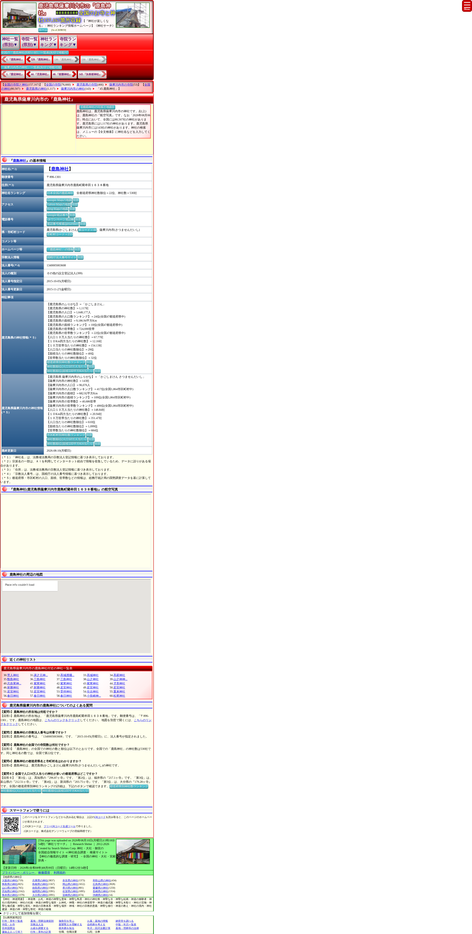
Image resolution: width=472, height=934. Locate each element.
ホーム (43, 29)
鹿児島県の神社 (36, 88)
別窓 (76, 199)
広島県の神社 (100, 884)
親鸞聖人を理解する (70, 924)
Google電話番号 (57, 214)
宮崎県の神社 (70, 895)
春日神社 (13, 695)
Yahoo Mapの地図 (59, 204)
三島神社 (40, 679)
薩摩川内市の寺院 (121, 84)
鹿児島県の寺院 (87, 84)
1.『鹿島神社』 (15, 59)
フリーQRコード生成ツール (60, 826)
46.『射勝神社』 (62, 74)
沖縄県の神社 (100, 895)
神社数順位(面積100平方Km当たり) (70, 370)
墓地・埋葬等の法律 (127, 928)
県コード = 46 (87, 229)
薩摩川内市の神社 (73, 88)
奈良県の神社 (70, 880)
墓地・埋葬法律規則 (42, 921)
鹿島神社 (19, 160)
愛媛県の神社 (100, 887)
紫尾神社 (40, 683)
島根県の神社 (40, 884)
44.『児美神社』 (40, 74)
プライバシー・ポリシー (18, 872)
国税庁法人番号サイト (61, 257)
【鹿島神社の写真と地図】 (97, 106)
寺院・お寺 (8, 924)
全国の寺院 (53, 84)
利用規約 (59, 872)
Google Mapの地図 (59, 199)
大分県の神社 (40, 895)
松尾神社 (119, 695)
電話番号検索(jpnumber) (63, 223)
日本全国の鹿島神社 (60, 192)
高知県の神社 (10, 891)
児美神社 (119, 683)
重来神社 (119, 691)
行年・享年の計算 (40, 932)
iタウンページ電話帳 (60, 219)
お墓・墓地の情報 (97, 921)
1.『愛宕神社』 (15, 74)
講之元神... (41, 675)
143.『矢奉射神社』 (90, 74)
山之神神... (120, 679)
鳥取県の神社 (10, 884)
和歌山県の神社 (102, 880)
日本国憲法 (8, 928)
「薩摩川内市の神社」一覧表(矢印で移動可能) (31, 67)
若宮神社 (66, 687)
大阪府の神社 (10, 880)
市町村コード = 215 (60, 234)
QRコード (100, 817)
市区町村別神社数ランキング (66, 434)
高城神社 (93, 675)
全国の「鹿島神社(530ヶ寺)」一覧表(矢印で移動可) (35, 52)
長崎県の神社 (100, 891)
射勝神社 (13, 687)
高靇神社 (119, 675)
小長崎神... (94, 695)
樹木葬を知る (66, 928)
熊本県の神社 (10, 895)
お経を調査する (39, 928)
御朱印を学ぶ (66, 921)
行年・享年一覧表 (12, 921)
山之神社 (93, 679)
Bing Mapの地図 (57, 208)
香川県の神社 (70, 887)
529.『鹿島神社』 (41, 59)
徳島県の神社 (40, 887)
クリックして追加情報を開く (22, 913)
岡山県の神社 (70, 884)
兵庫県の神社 (40, 880)
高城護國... (67, 675)
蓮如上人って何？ (12, 932)
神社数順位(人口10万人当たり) (67, 366)
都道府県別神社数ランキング (66, 362)
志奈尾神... (14, 683)
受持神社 (66, 691)
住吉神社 (93, 691)
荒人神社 (13, 675)
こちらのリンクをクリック (62, 720)
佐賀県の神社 (70, 891)
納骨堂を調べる (125, 921)
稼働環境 (44, 872)
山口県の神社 (10, 887)
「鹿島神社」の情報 (60, 249)
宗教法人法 (36, 924)
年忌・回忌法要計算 (98, 928)
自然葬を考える (96, 924)
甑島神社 (13, 679)
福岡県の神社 (40, 891)
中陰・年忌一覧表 (126, 924)
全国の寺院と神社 (16, 84)
